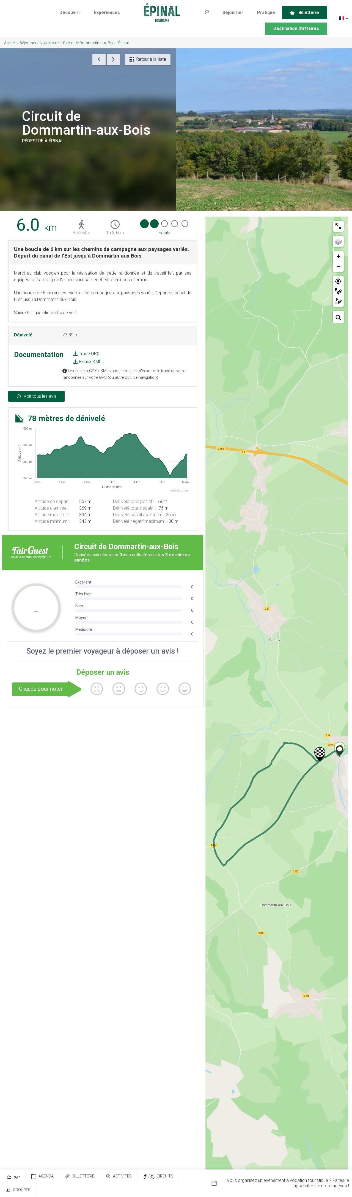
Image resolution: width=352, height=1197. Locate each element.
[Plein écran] (338, 226)
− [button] (338, 266)
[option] (281, 1183)
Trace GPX (89, 353)
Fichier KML (89, 361)
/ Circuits (160, 1176)
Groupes (22, 1190)
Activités (122, 1176)
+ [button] (338, 256)
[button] (70, 13)
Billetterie (83, 1176)
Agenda (46, 1176)
